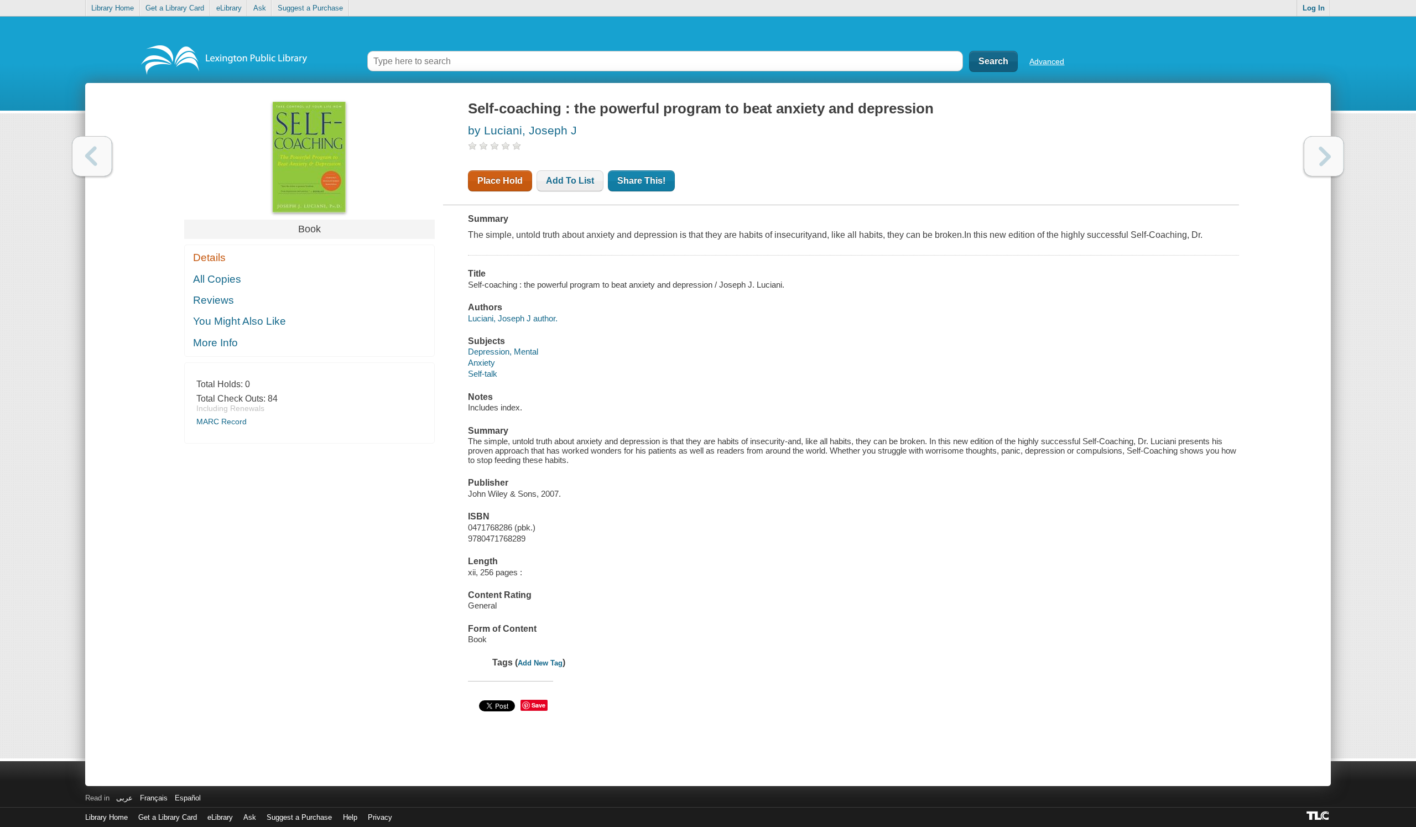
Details (209, 257)
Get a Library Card (174, 8)
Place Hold (500, 180)
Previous (92, 156)
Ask (259, 8)
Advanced (1046, 61)
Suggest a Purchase (310, 8)
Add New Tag (540, 663)
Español (188, 798)
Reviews (213, 300)
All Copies (217, 279)
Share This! (641, 180)
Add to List (570, 180)
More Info (215, 343)
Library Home (112, 8)
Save (538, 705)
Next (1324, 156)
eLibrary (229, 8)
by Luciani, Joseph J (522, 130)
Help (350, 817)
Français (154, 798)
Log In (1314, 8)
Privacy (380, 817)
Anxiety (481, 362)
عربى (124, 798)
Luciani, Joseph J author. (513, 318)
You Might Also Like (239, 321)
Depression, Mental (503, 351)
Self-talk (482, 373)
